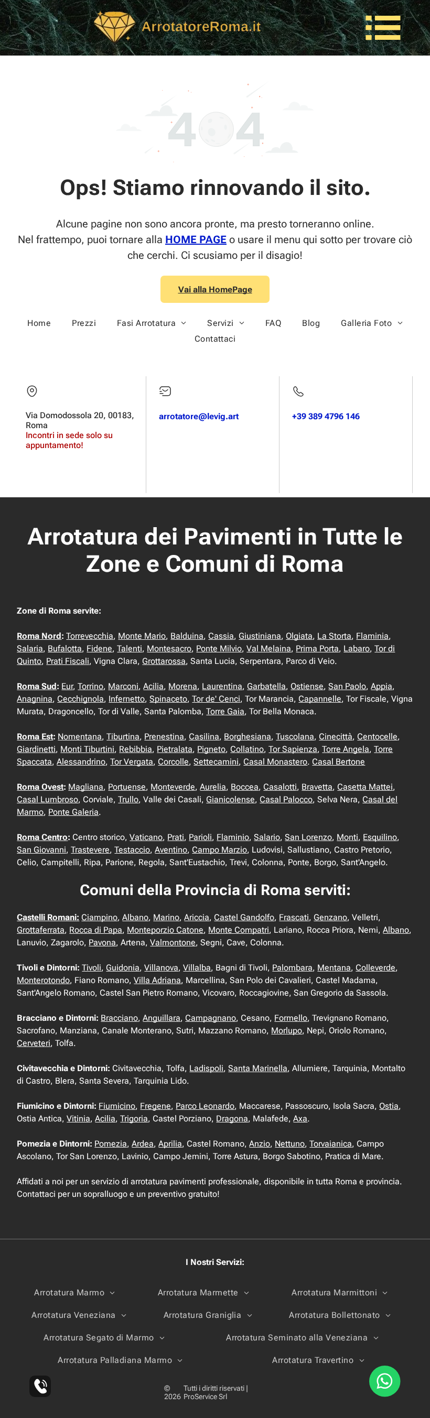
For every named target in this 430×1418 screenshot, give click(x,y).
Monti (347, 837)
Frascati (294, 917)
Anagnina (34, 699)
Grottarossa (164, 661)
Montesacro (169, 648)
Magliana (85, 787)
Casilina (204, 736)
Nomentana (80, 736)
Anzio (259, 1144)
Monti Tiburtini (87, 749)
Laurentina (222, 686)
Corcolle (173, 762)
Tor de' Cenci (216, 699)
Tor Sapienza (292, 749)
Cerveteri (33, 1043)
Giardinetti (36, 749)
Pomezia (110, 1144)
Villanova (161, 968)
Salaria (30, 648)
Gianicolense (230, 799)
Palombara (292, 968)
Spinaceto (168, 699)
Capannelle (319, 699)
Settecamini (216, 762)
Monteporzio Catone (165, 930)
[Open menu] (383, 27)
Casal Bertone (338, 762)
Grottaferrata (40, 930)
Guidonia (122, 968)
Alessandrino (81, 762)
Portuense (127, 787)
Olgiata (299, 636)
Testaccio (132, 850)
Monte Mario (142, 636)
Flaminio (233, 837)
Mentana (334, 968)
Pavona (102, 942)
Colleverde (375, 968)
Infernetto (127, 699)
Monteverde (172, 787)
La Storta (334, 636)
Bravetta (317, 787)
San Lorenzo (308, 837)
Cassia (221, 636)
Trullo (128, 799)
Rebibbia (135, 749)
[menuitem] (39, 323)
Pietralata (174, 749)
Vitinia (78, 1119)
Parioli (200, 837)
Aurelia (213, 787)
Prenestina (164, 736)
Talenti (129, 648)
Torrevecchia (89, 636)
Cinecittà (335, 736)
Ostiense (307, 686)
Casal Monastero (275, 762)
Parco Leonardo (205, 1106)
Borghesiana (247, 736)
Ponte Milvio (219, 648)
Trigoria (134, 1119)
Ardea (143, 1144)
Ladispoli (206, 1068)
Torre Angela (345, 749)
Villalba (197, 968)
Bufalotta (65, 648)
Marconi (123, 686)
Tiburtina (122, 736)
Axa (300, 1119)
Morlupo (286, 1030)
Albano (135, 917)
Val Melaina (268, 648)
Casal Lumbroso (47, 799)
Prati (175, 837)
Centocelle (377, 736)
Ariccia (196, 917)
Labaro (356, 648)
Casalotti (280, 787)
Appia (381, 686)
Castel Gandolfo (244, 917)
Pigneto (211, 749)
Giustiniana (260, 636)
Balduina (186, 636)
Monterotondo (43, 980)
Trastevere (90, 850)
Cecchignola (80, 699)
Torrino (90, 686)
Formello (290, 1018)
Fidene (99, 648)
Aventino (171, 850)
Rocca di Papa (95, 930)
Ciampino (99, 917)
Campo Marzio (219, 850)
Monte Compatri (238, 930)
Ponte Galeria (73, 812)
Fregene (155, 1106)
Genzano (330, 917)
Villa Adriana (157, 980)
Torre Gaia (225, 711)
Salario (267, 837)
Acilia (153, 686)
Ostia (389, 1106)
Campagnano (210, 1018)
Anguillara (161, 1018)
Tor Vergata (131, 762)
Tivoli (91, 968)
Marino (166, 917)
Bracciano (119, 1018)
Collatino (247, 749)
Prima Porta (317, 648)
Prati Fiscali (67, 661)
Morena (182, 686)
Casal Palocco (286, 799)
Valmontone (173, 942)
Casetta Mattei (365, 787)
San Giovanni (41, 850)
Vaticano (146, 837)
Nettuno (290, 1144)
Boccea (245, 787)
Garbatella (266, 686)
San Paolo (347, 686)
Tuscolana (295, 736)
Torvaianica (330, 1144)
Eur (67, 686)
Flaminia (372, 636)
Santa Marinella (257, 1068)
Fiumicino (117, 1106)
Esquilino (380, 837)
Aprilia (170, 1144)
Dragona (232, 1119)
